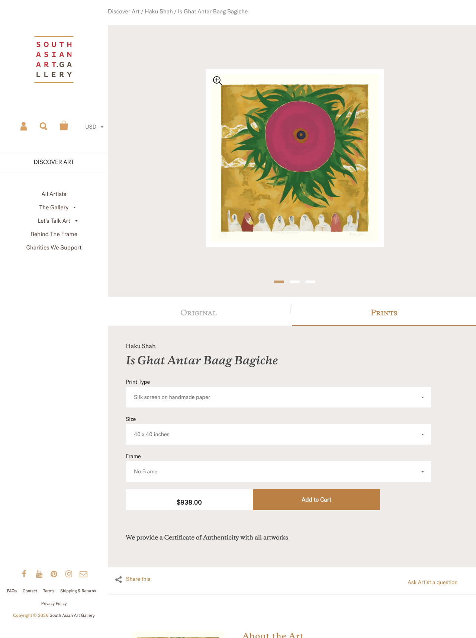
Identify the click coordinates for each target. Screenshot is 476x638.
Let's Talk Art (54, 221)
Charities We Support (54, 248)
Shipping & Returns (78, 591)
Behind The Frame (53, 234)
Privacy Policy (54, 603)
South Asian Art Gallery (72, 616)
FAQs (12, 591)
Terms (48, 591)
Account (24, 125)
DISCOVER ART (54, 162)
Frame (141, 451)
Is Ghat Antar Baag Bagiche (214, 19)
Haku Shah (169, 19)
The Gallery (54, 208)
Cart (64, 125)
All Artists (53, 194)
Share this (138, 566)
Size (148, 414)
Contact (30, 591)
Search (44, 125)
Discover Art (139, 19)
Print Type (168, 376)
